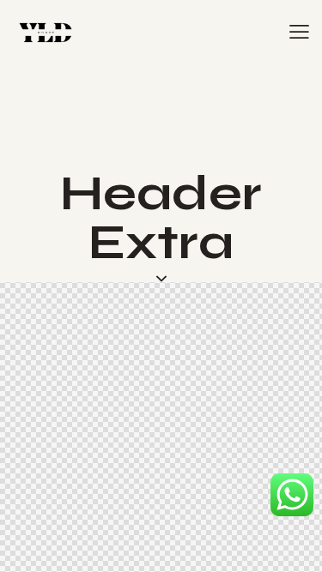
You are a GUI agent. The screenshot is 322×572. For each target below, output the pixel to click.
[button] (299, 32)
